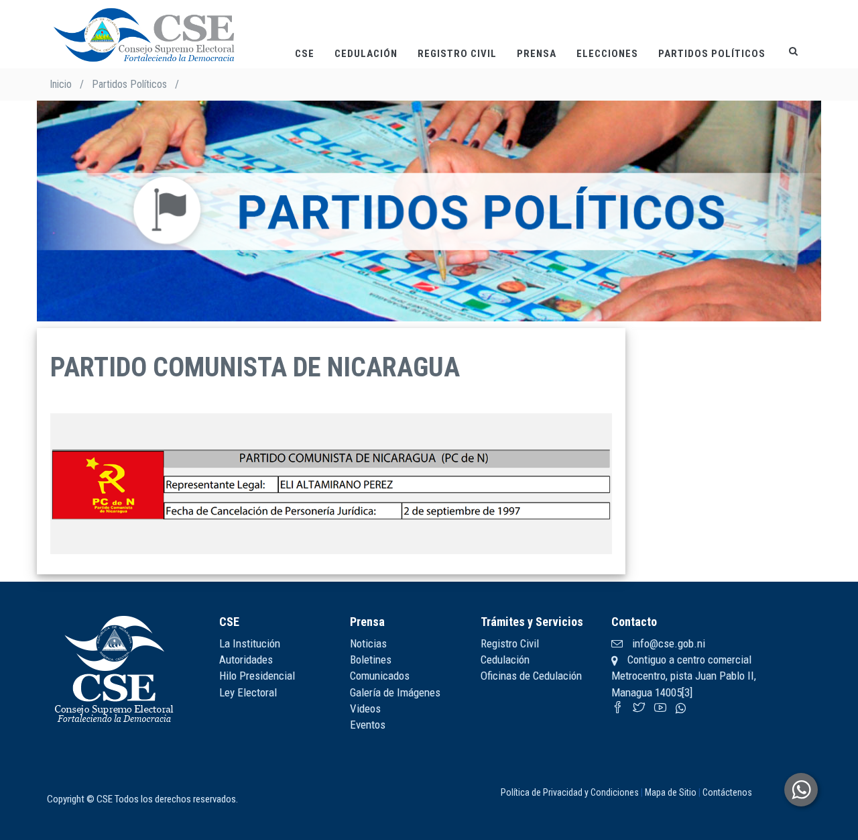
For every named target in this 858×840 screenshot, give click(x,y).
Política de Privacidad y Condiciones (570, 792)
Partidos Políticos (711, 54)
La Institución (249, 643)
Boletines (370, 659)
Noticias (368, 643)
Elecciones (607, 54)
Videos (365, 708)
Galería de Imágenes (395, 692)
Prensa (536, 54)
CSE (304, 54)
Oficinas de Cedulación (531, 675)
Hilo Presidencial (257, 675)
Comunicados (380, 675)
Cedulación (365, 54)
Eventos (367, 724)
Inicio (61, 84)
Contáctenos (727, 792)
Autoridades (246, 659)
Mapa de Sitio (670, 792)
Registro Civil (457, 54)
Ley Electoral (248, 692)
